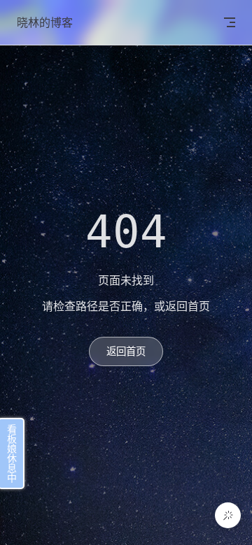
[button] (228, 515)
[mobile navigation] (229, 22)
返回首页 (126, 351)
